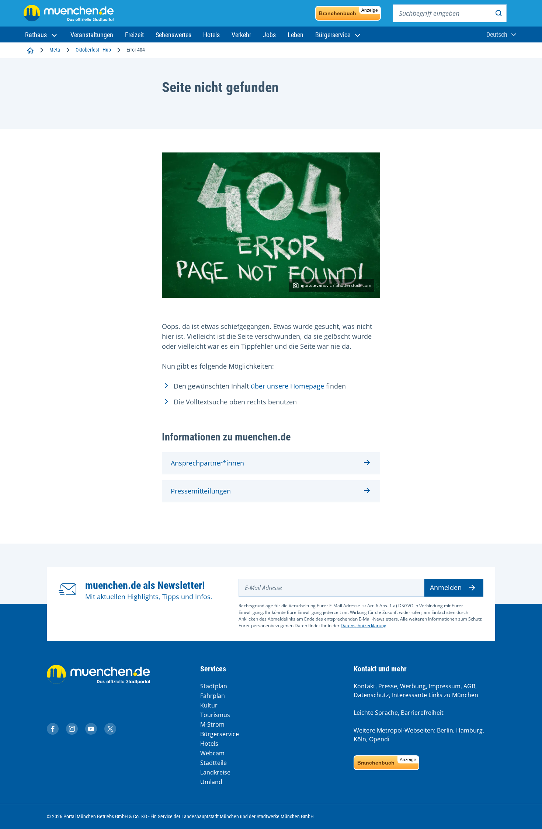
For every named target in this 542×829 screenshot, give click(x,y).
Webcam (212, 753)
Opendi (379, 739)
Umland (211, 782)
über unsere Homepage (287, 386)
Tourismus (215, 715)
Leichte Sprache (376, 713)
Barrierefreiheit (422, 713)
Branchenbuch (348, 12)
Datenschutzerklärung (363, 625)
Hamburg (469, 730)
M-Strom (212, 724)
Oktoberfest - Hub (93, 50)
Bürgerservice (219, 734)
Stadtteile (213, 763)
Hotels (209, 744)
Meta (54, 50)
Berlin (445, 730)
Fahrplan (212, 696)
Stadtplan (213, 686)
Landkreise (215, 772)
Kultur (209, 705)
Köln (360, 739)
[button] (42, 35)
